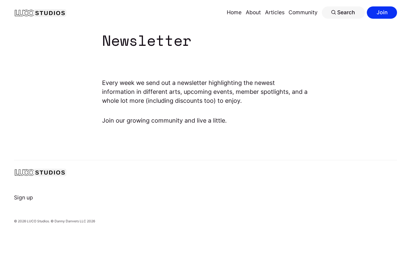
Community (303, 12)
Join (382, 12)
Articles (275, 12)
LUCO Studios (38, 221)
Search (345, 12)
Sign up (23, 197)
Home (234, 12)
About (253, 12)
